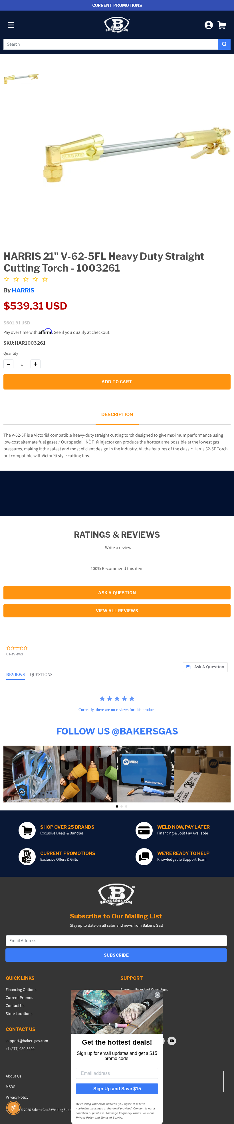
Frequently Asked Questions (144, 989)
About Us (13, 1076)
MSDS (10, 1086)
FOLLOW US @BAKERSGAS (117, 731)
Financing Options (21, 989)
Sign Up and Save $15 (117, 1088)
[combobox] (110, 44)
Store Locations (19, 1013)
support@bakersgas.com (27, 1040)
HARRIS (23, 290)
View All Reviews (117, 610)
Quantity (10, 353)
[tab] (205, 667)
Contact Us (15, 1005)
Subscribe (116, 955)
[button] (221, 24)
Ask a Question (117, 592)
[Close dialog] (157, 995)
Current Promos (19, 997)
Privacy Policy (17, 1097)
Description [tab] (117, 414)
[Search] (224, 44)
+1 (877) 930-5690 (20, 1048)
